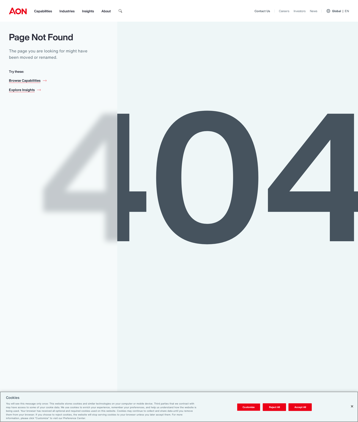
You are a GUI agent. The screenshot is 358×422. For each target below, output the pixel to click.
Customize (249, 407)
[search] (120, 11)
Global (340, 11)
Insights (88, 11)
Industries (67, 11)
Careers (284, 11)
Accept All (300, 407)
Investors (299, 11)
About (106, 11)
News (313, 11)
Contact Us (262, 11)
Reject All (274, 407)
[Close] (352, 406)
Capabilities (43, 11)
